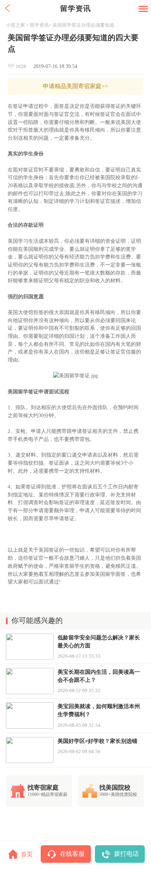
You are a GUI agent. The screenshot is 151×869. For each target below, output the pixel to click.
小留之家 (15, 25)
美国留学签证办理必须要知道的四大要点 (88, 25)
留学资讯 (39, 25)
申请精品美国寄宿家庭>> (75, 86)
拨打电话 (126, 853)
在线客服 (72, 853)
